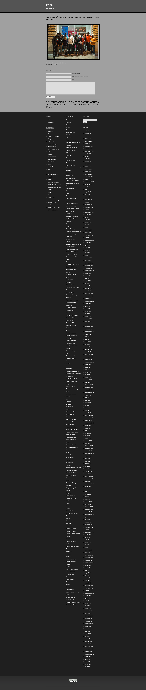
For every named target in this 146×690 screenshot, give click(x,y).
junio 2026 (87, 131)
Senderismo (69, 576)
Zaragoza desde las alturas (73, 602)
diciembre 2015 (89, 446)
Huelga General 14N (71, 378)
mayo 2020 (88, 311)
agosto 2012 (88, 534)
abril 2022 (87, 253)
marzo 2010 (88, 608)
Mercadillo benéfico (71, 427)
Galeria (68, 348)
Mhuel (67, 442)
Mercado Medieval (71, 439)
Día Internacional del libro (73, 264)
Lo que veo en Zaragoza (54, 200)
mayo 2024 (88, 192)
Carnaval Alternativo (71, 198)
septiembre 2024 (89, 181)
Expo (67, 290)
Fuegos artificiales (71, 340)
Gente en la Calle (70, 356)
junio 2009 (87, 631)
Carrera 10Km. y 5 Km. (72, 201)
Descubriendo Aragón (53, 174)
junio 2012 (87, 540)
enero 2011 (88, 583)
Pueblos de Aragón (71, 528)
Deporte (68, 259)
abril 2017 (87, 405)
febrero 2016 (88, 440)
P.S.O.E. (68, 480)
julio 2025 (87, 156)
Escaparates (69, 279)
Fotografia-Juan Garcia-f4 (54, 187)
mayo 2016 (88, 433)
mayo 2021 (88, 280)
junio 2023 (87, 220)
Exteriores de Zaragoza (72, 295)
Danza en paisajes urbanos (73, 244)
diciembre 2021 (89, 263)
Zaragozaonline (52, 156)
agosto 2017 (88, 395)
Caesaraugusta (70, 188)
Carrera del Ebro (70, 211)
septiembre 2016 (89, 423)
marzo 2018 (88, 377)
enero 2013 (88, 522)
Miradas (50, 154)
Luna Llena (69, 404)
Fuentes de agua (70, 343)
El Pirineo (68, 277)
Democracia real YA (71, 257)
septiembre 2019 (89, 331)
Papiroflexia (69, 485)
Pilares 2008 (69, 510)
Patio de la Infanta (71, 498)
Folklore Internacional (72, 335)
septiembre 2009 (89, 623)
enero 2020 (88, 321)
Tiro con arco (69, 587)
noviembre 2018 (89, 357)
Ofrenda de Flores (71, 472)
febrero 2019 (88, 349)
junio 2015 (87, 461)
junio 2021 (87, 278)
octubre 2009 (88, 621)
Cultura (55, 64)
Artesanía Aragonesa (71, 147)
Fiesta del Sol (69, 320)
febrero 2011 (88, 580)
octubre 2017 (88, 390)
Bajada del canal (70, 160)
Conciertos (69, 236)
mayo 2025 (88, 161)
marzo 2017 (88, 407)
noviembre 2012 (89, 527)
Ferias (68, 312)
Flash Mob (69, 328)
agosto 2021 (88, 273)
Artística (68, 152)
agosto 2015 (88, 456)
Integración (69, 383)
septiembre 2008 (89, 654)
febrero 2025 (88, 169)
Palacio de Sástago (71, 483)
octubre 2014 (88, 481)
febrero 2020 (88, 319)
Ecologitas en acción (71, 269)
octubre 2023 (88, 209)
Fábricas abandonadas (72, 300)
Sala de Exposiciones (72, 569)
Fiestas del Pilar (70, 323)
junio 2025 (87, 159)
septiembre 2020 (89, 301)
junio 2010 (87, 600)
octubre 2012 (88, 529)
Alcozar (50, 134)
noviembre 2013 (89, 509)
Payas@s (68, 503)
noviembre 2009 (89, 618)
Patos (67, 500)
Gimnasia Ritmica (71, 358)
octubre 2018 (88, 359)
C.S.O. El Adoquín (71, 178)
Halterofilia (69, 368)
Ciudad (68, 226)
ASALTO (68, 155)
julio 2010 (87, 598)
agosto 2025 (88, 153)
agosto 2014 (88, 486)
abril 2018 (87, 374)
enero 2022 (88, 260)
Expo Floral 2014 (70, 292)
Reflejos (68, 549)
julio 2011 (87, 567)
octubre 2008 (88, 651)
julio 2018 (87, 367)
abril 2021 (87, 283)
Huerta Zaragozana (71, 381)
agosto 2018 (88, 364)
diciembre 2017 (89, 385)
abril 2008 (87, 666)
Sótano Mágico (70, 579)
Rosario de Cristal (71, 561)
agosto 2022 (88, 242)
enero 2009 (88, 644)
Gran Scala (69, 366)
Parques (68, 493)
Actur (67, 124)
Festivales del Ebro (71, 317)
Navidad (68, 465)
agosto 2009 (88, 626)
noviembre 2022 (89, 235)
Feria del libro (70, 310)
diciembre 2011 (89, 555)
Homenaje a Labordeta (72, 371)
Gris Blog (50, 205)
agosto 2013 (88, 517)
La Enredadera (52, 202)
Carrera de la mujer (71, 206)
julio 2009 (87, 628)
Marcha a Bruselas (71, 419)
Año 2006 (68, 135)
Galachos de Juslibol (71, 345)
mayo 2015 (88, 463)
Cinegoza (50, 139)
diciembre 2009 (89, 616)
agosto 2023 (88, 214)
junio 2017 (87, 400)
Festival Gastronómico (72, 315)
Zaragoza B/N (70, 599)
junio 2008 (87, 661)
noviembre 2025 (89, 146)
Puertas (68, 536)
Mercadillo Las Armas (72, 432)
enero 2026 (88, 143)
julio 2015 (87, 458)
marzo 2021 (88, 286)
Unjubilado (50, 131)
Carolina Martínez (52, 167)
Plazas (68, 518)
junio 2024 (87, 189)
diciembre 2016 (89, 415)
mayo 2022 (88, 250)
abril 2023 (87, 225)
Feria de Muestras (71, 307)
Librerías (68, 401)
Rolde (49, 179)
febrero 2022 (88, 258)
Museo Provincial (70, 457)
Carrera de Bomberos (72, 203)
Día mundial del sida (71, 267)
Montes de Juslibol (71, 444)
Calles (67, 190)
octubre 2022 (88, 237)
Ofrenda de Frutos (71, 475)
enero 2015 (88, 473)
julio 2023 (87, 217)
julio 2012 (87, 537)
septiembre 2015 (89, 453)
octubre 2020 (88, 298)
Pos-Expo (68, 523)
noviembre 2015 (89, 448)
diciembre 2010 (89, 585)
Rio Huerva (69, 556)
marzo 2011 (88, 578)
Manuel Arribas (52, 161)
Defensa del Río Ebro (72, 251)
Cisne (67, 223)
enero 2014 (88, 504)
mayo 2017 (88, 402)
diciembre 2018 (89, 354)
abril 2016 (87, 435)
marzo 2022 (88, 255)
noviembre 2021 (89, 265)
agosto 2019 (88, 334)
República (68, 551)
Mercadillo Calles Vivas (72, 429)
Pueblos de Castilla (71, 531)
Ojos (67, 477)
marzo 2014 (88, 499)
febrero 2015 (88, 471)
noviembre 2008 (89, 649)
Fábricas (68, 297)
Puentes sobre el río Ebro (73, 533)
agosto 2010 (88, 595)
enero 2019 (88, 352)
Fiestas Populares (71, 325)
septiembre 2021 (89, 270)
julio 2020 (87, 306)
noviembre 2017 (89, 387)
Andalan (50, 189)
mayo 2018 (88, 372)
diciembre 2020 (89, 293)
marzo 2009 (88, 639)
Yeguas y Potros (70, 597)
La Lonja (68, 396)
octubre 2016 (88, 420)
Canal (67, 193)
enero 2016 (88, 443)
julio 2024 (87, 187)
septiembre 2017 (89, 392)
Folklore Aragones (71, 333)
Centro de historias (71, 218)
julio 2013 (87, 519)
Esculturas (69, 282)
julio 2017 (87, 397)
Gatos (67, 353)
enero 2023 (88, 232)
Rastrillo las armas (71, 541)
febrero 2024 (88, 199)
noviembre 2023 (89, 207)
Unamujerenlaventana (53, 182)
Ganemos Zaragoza (71, 350)
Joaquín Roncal (70, 386)
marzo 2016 (88, 438)
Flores (68, 330)
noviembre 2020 (89, 296)
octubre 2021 (88, 268)
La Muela (68, 399)
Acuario (68, 127)
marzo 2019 (88, 346)
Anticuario (68, 137)
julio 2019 (87, 336)
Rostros (68, 564)
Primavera (69, 526)
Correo (49, 119)
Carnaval (68, 196)
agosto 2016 (88, 425)
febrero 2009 (88, 641)
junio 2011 (87, 570)
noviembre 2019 (89, 326)
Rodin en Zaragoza (71, 559)
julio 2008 (87, 659)
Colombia (50, 172)
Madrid (68, 409)
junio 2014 (87, 491)
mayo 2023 (88, 222)
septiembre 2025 (89, 151)
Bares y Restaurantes (72, 163)
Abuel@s (68, 122)
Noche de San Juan (71, 470)
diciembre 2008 (89, 646)
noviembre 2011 (89, 557)
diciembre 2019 (89, 324)
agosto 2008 (88, 656)
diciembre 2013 (89, 506)
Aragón (49, 169)
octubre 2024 (88, 179)
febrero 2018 (88, 380)
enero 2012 (88, 552)
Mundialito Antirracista (72, 447)
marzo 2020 (88, 316)
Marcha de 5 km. (70, 422)
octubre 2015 (88, 451)
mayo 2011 (88, 573)
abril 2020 (87, 313)
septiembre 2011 (89, 562)
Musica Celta (69, 462)
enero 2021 (88, 291)
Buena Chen (69, 175)
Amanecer (69, 130)
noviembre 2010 (89, 588)
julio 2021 (87, 275)
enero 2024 (88, 202)
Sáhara (68, 566)
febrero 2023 (88, 230)
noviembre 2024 (89, 176)
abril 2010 (87, 606)
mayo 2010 (88, 603)
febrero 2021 (88, 288)
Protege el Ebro (52, 146)
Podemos (68, 521)
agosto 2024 (88, 184)
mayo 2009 (88, 633)
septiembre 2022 (89, 240)
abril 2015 (87, 466)
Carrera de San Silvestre (72, 208)
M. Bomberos (69, 406)
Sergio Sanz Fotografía (54, 207)
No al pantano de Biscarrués (73, 467)
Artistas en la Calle (71, 150)
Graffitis (68, 363)
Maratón (68, 417)
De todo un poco (70, 246)
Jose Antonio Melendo (53, 136)
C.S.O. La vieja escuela (72, 180)
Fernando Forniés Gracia (54, 184)
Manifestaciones (70, 414)
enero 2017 (88, 413)
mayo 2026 (88, 133)
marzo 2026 (88, 138)
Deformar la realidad (71, 254)
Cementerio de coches (72, 216)
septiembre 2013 (89, 514)
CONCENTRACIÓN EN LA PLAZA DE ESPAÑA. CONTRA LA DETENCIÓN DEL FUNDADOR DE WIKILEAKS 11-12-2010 (72, 104)
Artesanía (68, 145)
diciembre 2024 (89, 174)
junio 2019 (87, 339)
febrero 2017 (88, 410)
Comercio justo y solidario (73, 229)
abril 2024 (87, 194)
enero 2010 (88, 613)
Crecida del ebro (70, 239)
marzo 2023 (88, 227)
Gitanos (68, 361)
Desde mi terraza (70, 262)
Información (51, 122)
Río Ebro (68, 554)
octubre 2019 (88, 329)
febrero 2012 (88, 550)
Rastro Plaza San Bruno (72, 546)
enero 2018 (88, 382)
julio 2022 (87, 245)
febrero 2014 (88, 501)
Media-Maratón (70, 424)
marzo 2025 (88, 166)
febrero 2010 (88, 611)
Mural (67, 452)
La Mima (50, 164)
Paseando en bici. (71, 495)
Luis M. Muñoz (51, 197)
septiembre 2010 (89, 593)
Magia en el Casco (71, 411)
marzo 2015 (88, 468)
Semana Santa (70, 574)
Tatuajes (68, 582)
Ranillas (68, 538)
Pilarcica (50, 194)
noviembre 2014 (89, 479)
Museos (68, 460)
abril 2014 (87, 496)
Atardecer (68, 157)
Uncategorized (70, 589)
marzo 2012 (88, 547)
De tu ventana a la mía (72, 249)
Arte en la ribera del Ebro (73, 142)
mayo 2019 (88, 341)
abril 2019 (87, 344)
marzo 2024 (88, 197)
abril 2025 (87, 164)
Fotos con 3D (69, 338)
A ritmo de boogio (52, 144)
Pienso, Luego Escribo (54, 149)
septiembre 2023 (89, 212)
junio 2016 (87, 430)
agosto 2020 (88, 303)
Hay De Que (51, 141)
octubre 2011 (88, 560)
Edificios (68, 272)
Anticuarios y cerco (71, 140)
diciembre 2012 (89, 524)
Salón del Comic (70, 571)
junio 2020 (87, 308)
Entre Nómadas (52, 159)
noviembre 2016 (89, 418)
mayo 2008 (88, 664)
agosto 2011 (88, 565)
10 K (67, 119)
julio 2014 (87, 489)
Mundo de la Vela (70, 450)
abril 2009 (87, 636)
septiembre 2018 (89, 362)
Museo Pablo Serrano (72, 455)
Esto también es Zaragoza (73, 287)
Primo (49, 5)
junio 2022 (87, 247)
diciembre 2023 (89, 204)
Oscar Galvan (51, 177)
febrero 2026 (88, 141)
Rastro (68, 543)
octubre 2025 (88, 148)
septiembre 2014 (89, 484)
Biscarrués (69, 173)
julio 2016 (87, 428)
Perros (68, 508)
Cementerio (69, 213)
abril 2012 (87, 545)
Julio (49, 151)
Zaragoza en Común (71, 604)
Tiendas (68, 584)
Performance (69, 505)
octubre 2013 (88, 512)
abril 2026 (87, 136)
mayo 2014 (88, 494)
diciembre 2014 (89, 476)
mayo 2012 (88, 542)
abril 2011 (87, 575)
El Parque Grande (71, 274)
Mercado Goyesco (71, 437)
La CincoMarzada (71, 394)
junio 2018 (87, 369)
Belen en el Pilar (70, 165)
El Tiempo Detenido (53, 210)
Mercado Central (70, 434)
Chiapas (68, 221)
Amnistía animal (70, 132)
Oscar (49, 192)
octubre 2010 (88, 590)
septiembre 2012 (89, 532)
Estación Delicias (70, 284)
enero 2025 (88, 171)
